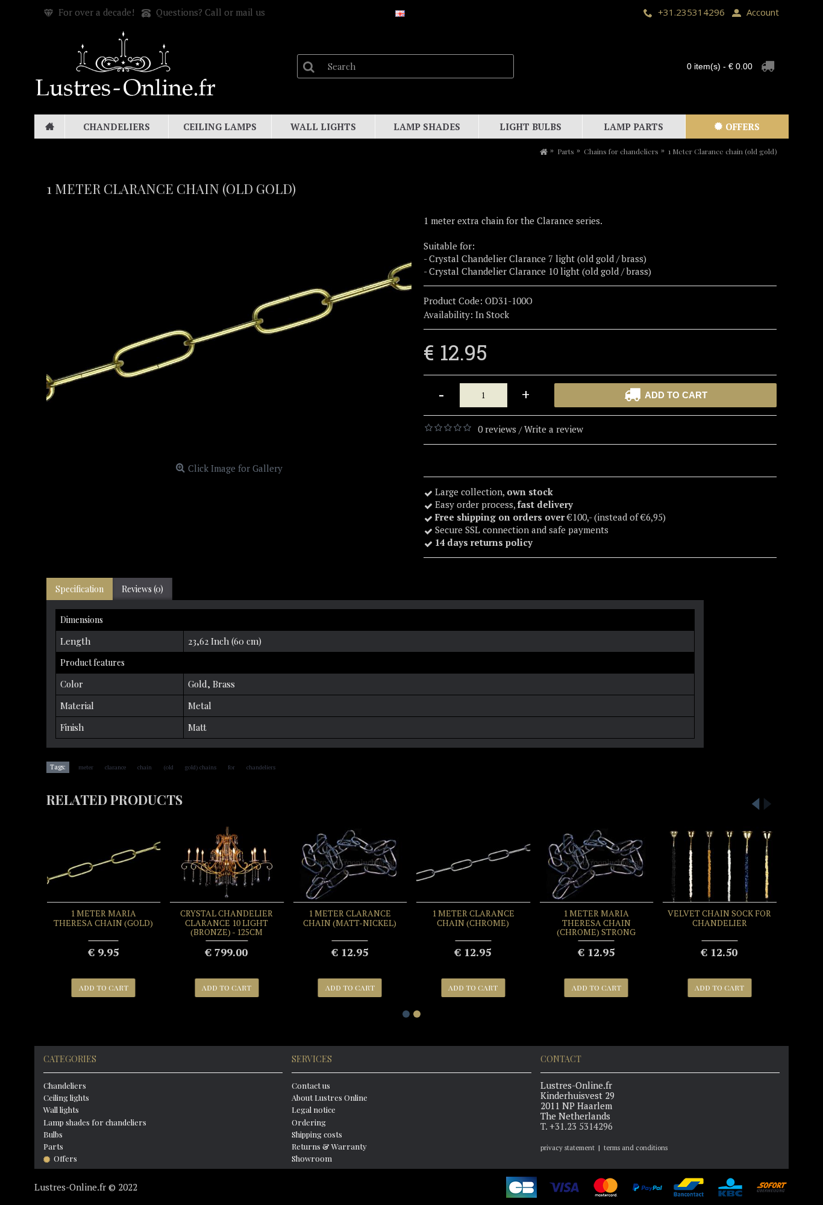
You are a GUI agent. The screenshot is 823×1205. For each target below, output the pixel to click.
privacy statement (567, 1148)
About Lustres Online (330, 1097)
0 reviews (497, 429)
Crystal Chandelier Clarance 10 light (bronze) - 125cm (226, 922)
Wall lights (61, 1109)
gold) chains (200, 767)
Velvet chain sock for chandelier (719, 917)
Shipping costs (317, 1134)
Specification (79, 589)
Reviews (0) (142, 589)
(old (168, 767)
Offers (65, 1158)
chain (144, 767)
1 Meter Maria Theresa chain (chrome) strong (596, 922)
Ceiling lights (66, 1097)
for (231, 767)
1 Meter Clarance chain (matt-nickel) (349, 917)
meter (85, 767)
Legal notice (314, 1109)
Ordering (309, 1122)
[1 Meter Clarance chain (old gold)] (228, 336)
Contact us (311, 1085)
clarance (115, 767)
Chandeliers (64, 1085)
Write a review (553, 429)
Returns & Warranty (329, 1146)
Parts (53, 1146)
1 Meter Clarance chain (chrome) (473, 917)
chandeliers (260, 767)
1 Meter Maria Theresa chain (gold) (103, 917)
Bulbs (53, 1134)
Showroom (312, 1158)
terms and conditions (636, 1148)
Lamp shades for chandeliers (94, 1122)
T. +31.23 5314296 (576, 1126)
